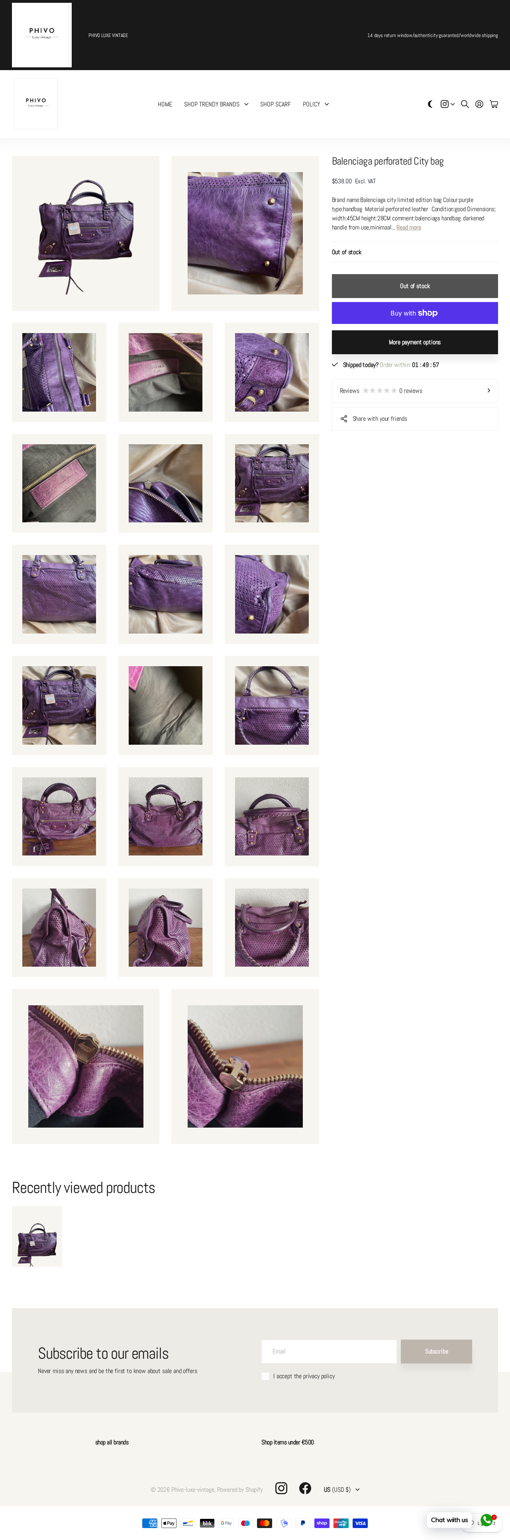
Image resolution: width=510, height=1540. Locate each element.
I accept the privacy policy (304, 1376)
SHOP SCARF (275, 104)
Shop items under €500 (287, 1442)
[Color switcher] (430, 104)
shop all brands (112, 1442)
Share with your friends (380, 418)
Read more (408, 227)
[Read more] (448, 104)
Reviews (381, 390)
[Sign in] (479, 104)
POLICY (311, 104)
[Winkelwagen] (494, 104)
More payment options (415, 342)
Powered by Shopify (240, 1489)
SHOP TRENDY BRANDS (211, 104)
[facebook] (305, 1488)
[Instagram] (281, 1488)
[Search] (465, 104)
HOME (165, 104)
